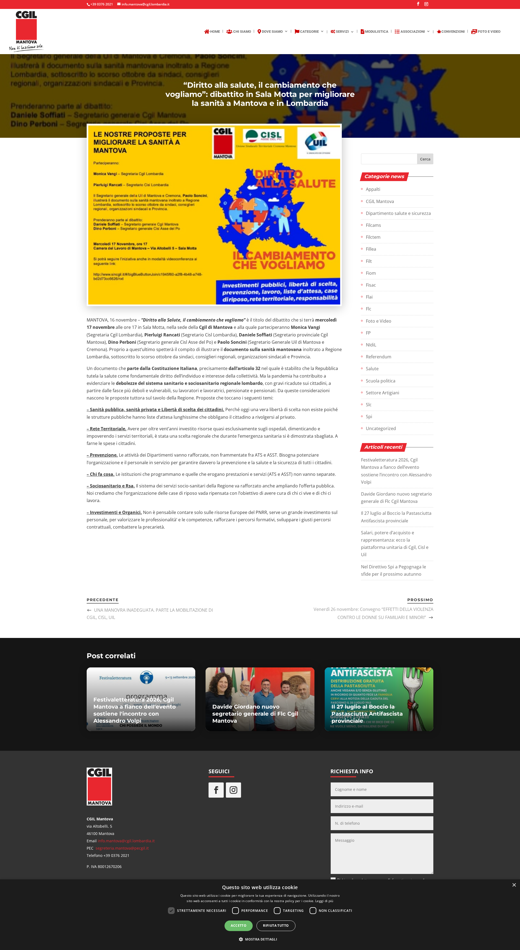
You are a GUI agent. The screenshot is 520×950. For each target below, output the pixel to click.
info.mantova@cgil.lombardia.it (126, 840)
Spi (369, 417)
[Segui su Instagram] (233, 790)
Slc (369, 405)
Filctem (373, 237)
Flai (369, 297)
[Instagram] (426, 5)
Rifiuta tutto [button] (276, 925)
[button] (260, 939)
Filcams (373, 225)
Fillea (371, 249)
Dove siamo (272, 32)
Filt (369, 261)
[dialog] (260, 914)
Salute (372, 369)
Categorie (309, 32)
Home (214, 32)
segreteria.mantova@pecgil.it (122, 848)
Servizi (342, 32)
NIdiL (371, 345)
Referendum (378, 357)
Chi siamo (241, 32)
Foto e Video (488, 32)
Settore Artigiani (382, 393)
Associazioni (412, 32)
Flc (368, 309)
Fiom (371, 273)
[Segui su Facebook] (216, 790)
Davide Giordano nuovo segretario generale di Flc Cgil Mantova (255, 713)
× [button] (514, 885)
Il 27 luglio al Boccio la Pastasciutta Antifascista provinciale (367, 713)
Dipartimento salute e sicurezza (398, 213)
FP (368, 333)
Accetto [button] (238, 925)
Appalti (373, 189)
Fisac (371, 285)
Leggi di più (324, 901)
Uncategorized (381, 428)
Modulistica (376, 32)
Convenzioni (453, 32)
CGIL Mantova (380, 201)
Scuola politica (380, 381)
